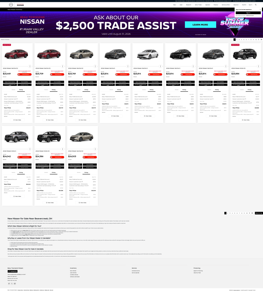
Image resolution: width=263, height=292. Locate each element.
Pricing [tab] (21, 89)
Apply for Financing (198, 270)
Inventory (73, 268)
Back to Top (259, 213)
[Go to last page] (261, 39)
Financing (197, 268)
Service (134, 268)
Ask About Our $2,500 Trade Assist (9, 85)
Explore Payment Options (10, 81)
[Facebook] (9, 283)
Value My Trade (197, 272)
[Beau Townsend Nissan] (19, 4)
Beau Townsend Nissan (12, 290)
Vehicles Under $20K (75, 276)
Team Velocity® (237, 290)
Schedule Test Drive (24, 84)
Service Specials (135, 272)
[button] (30, 66)
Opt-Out (51, 290)
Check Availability (24, 81)
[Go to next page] (258, 39)
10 (256, 39)
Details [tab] (13, 89)
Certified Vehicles (74, 274)
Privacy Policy (20, 290)
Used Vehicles (73, 272)
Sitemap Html (36, 290)
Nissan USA (47, 290)
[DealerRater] (14, 283)
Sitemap (31, 290)
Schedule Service (136, 270)
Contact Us (13, 271)
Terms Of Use (26, 290)
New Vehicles (73, 270)
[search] (255, 5)
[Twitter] (11, 283)
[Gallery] (131, 24)
